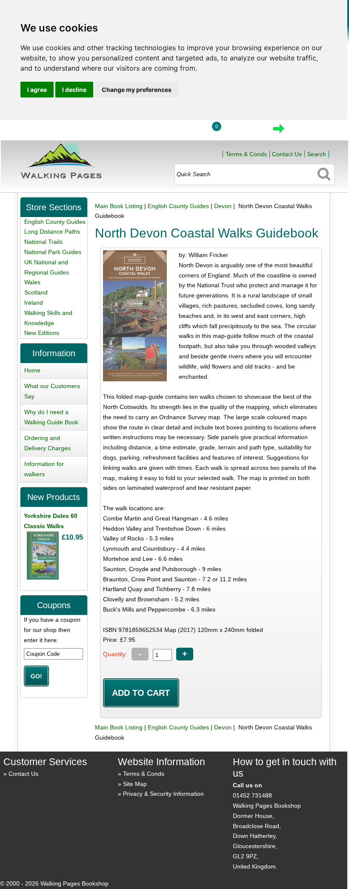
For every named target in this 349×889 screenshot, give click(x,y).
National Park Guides (52, 252)
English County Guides (178, 206)
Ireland (33, 302)
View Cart (242, 131)
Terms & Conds (246, 154)
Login (183, 131)
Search (316, 154)
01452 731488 (252, 795)
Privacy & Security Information (163, 793)
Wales (32, 282)
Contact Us (287, 154)
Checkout (307, 131)
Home (144, 131)
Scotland (36, 292)
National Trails (43, 241)
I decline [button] (74, 89)
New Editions (41, 332)
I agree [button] (37, 89)
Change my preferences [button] (137, 89)
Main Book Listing (119, 206)
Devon (223, 206)
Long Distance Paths (52, 231)
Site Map (135, 783)
